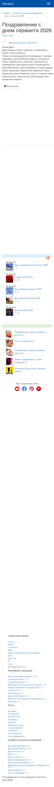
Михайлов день (14, 693)
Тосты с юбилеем (23, 341)
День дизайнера (14, 770)
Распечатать (12, 86)
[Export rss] (48, 257)
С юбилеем (12, 647)
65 (9, 661)
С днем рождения (15, 728)
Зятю (10, 656)
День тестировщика (16, 773)
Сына (10, 664)
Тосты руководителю (16, 736)
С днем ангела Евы (24, 276)
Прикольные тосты (15, 725)
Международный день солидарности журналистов (28, 765)
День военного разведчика (19, 763)
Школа (10, 754)
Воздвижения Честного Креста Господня (24, 685)
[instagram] (31, 388)
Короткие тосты (14, 717)
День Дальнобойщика (17, 746)
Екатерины (12, 702)
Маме (10, 650)
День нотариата (14, 757)
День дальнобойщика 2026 (27, 298)
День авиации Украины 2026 (28, 288)
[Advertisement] (27, 117)
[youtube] (17, 388)
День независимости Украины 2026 (31, 264)
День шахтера (14, 751)
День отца (12, 658)
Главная (6, 12)
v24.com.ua (7, 3)
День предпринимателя (18, 760)
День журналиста (15, 667)
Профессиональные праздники (27, 12)
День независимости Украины (20, 676)
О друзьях (12, 722)
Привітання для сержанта (23, 42)
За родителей (13, 714)
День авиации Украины (17, 749)
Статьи (11, 642)
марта (6, 35)
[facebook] (24, 388)
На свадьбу (12, 720)
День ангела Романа (16, 696)
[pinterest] (38, 388)
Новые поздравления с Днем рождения (24, 653)
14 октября (12, 690)
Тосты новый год (14, 734)
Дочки (10, 645)
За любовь (12, 711)
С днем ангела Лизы (16, 682)
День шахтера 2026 (24, 310)
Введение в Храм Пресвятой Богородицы (25, 699)
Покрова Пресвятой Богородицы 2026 (23, 688)
